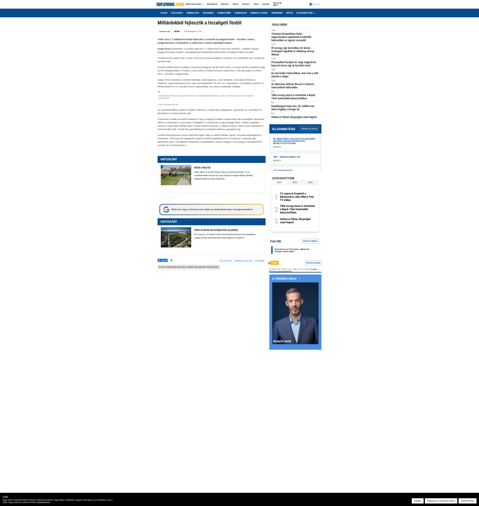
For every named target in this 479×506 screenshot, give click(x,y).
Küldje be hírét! (277, 4)
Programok (277, 13)
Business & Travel (259, 13)
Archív (177, 31)
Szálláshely (177, 13)
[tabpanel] (295, 209)
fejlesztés (226, 261)
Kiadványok (212, 4)
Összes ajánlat (310, 241)
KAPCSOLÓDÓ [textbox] (169, 159)
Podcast (246, 4)
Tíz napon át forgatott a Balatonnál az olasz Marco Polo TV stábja (297, 197)
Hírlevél (225, 4)
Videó (256, 4)
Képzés (289, 13)
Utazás (163, 13)
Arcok (235, 4)
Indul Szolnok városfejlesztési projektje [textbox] (216, 229)
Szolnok (259, 261)
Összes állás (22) (309, 129)
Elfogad (417, 501)
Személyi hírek (224, 13)
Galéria (265, 4)
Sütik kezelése (467, 501)
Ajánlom (164, 260)
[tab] (279, 182)
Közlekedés (208, 13)
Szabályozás (241, 13)
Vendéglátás (193, 13)
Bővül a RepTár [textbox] (202, 167)
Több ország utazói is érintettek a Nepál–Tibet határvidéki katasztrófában (297, 209)
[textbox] (226, 175)
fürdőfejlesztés (244, 261)
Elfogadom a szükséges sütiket (441, 501)
